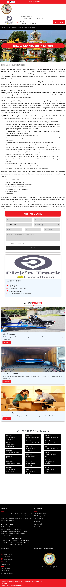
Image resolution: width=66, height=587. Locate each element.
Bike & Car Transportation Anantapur (10, 437)
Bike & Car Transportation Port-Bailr (51, 454)
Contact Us (31, 28)
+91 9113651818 (25, 18)
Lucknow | (26, 542)
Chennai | (5, 542)
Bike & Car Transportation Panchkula (49, 462)
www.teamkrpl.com (15, 291)
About (8, 28)
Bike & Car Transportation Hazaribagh (30, 463)
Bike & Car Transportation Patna (51, 442)
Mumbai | (13, 544)
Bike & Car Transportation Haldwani (30, 471)
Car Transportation (40, 513)
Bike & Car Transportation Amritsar (13, 463)
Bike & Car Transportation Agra (12, 451)
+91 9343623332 (14, 294)
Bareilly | (15, 540)
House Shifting (38, 519)
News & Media (5, 568)
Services (13, 28)
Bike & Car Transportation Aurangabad (10, 469)
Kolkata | (19, 542)
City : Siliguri (13, 286)
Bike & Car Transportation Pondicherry (49, 469)
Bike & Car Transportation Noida (51, 436)
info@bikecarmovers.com (28, 23)
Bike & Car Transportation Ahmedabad (10, 445)
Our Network (22, 28)
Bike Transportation (40, 516)
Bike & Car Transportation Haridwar (30, 456)
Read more (7, 342)
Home (3, 28)
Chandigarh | (24, 540)
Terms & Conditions (7, 573)
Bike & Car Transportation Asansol (13, 457)
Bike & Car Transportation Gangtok (33, 442)
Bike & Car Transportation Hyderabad (30, 448)
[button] (9, 267)
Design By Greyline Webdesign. (12, 585)
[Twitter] (13, 2)
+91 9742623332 (38, 18)
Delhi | (12, 542)
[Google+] (11, 2)
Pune (20, 544)
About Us (37, 521)
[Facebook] (8, 2)
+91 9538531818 (8, 556)
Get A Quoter (59, 22)
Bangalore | (7, 540)
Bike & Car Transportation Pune (51, 447)
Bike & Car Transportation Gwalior (33, 436)
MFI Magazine (5, 570)
